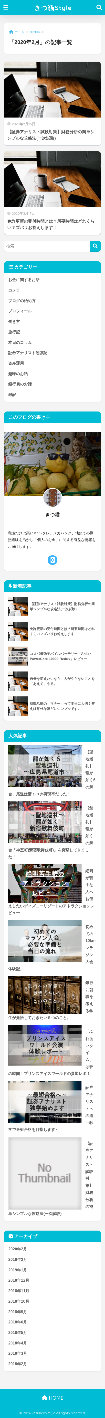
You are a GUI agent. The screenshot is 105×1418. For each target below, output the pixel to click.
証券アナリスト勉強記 (27, 353)
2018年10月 (18, 1301)
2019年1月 (17, 1270)
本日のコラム (20, 342)
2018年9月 (17, 1312)
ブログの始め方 (22, 301)
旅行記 (14, 332)
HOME (55, 1398)
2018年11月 (18, 1291)
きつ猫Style (53, 7)
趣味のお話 (18, 374)
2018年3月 (17, 1353)
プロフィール (20, 311)
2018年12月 (18, 1280)
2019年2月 (17, 1259)
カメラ (14, 290)
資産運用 (16, 363)
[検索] (95, 246)
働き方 (14, 321)
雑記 (12, 394)
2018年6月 (17, 1322)
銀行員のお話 (20, 384)
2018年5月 (17, 1333)
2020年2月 (17, 1249)
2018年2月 (17, 1364)
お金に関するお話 (24, 280)
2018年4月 (17, 1343)
